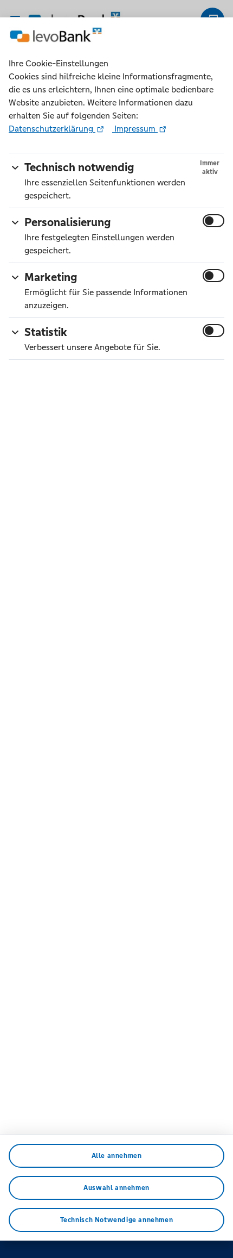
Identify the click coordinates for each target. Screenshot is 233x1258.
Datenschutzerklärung (52, 128)
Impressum (135, 128)
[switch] (213, 220)
